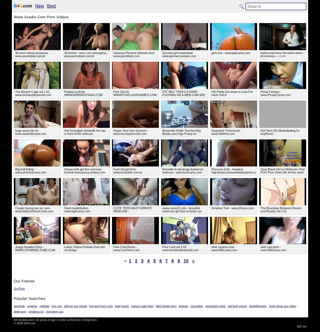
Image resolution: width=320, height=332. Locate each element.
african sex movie (75, 306)
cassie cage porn (142, 306)
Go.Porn (19, 288)
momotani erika (215, 306)
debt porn (20, 311)
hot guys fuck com (101, 306)
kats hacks (122, 306)
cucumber (196, 306)
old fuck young (237, 306)
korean (183, 306)
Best (51, 5)
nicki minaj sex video (282, 306)
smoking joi (36, 311)
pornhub (19, 306)
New (39, 5)
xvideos (32, 306)
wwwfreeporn (258, 306)
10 (186, 260)
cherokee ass (54, 311)
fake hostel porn (166, 306)
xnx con (57, 306)
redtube (44, 306)
